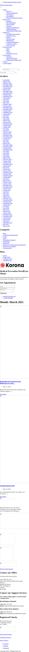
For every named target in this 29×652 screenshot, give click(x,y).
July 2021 (6, 140)
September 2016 (7, 203)
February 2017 (7, 198)
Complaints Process (5, 637)
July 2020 (6, 151)
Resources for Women (9, 246)
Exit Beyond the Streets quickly (12, 2)
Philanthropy (10, 40)
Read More (3, 394)
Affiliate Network (11, 29)
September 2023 (7, 112)
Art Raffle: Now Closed (13, 34)
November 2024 (7, 93)
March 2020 (6, 158)
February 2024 (7, 104)
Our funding (9, 16)
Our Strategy (10, 14)
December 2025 (7, 85)
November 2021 (7, 136)
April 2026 (6, 80)
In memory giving (11, 44)
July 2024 (6, 99)
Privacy (2, 640)
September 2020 (7, 149)
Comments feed (7, 259)
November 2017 (7, 187)
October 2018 (7, 174)
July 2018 (6, 179)
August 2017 (7, 190)
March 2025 (6, 89)
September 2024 (7, 96)
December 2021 (7, 135)
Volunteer (9, 57)
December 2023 (7, 107)
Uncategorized (7, 248)
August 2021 (7, 138)
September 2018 (7, 175)
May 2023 (6, 117)
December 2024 (7, 91)
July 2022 (6, 128)
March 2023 (6, 120)
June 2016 (6, 208)
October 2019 (7, 162)
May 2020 (6, 154)
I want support (7, 63)
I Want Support (8, 569)
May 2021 (6, 141)
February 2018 (7, 182)
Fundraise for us (11, 36)
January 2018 (7, 184)
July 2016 (6, 206)
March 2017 (6, 197)
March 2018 (6, 180)
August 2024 (7, 98)
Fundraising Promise (6, 634)
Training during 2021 (7, 486)
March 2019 (6, 169)
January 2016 (7, 213)
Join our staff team (11, 58)
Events (8, 52)
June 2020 (6, 153)
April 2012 (6, 221)
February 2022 (7, 132)
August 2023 (7, 114)
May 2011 (6, 224)
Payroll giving (10, 39)
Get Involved (7, 55)
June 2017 (6, 192)
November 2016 (7, 200)
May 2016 (6, 209)
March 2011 (6, 226)
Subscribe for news (11, 53)
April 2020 (6, 156)
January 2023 (7, 122)
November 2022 (7, 124)
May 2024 (6, 102)
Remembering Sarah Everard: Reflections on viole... (10, 382)
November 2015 (7, 216)
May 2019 (6, 167)
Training (8, 26)
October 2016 (7, 201)
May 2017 (6, 193)
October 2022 (7, 125)
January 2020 (7, 161)
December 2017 (7, 185)
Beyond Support (11, 23)
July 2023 (6, 115)
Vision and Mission (11, 13)
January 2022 (7, 133)
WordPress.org (7, 260)
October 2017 (7, 188)
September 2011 (7, 222)
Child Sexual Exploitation (10, 235)
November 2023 (7, 109)
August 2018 (7, 177)
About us (9, 11)
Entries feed (6, 257)
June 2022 (6, 130)
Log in (5, 255)
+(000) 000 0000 (8, 298)
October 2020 (7, 148)
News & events (7, 47)
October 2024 (7, 94)
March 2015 (6, 219)
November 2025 (7, 86)
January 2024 (7, 106)
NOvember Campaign (9, 240)
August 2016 (7, 205)
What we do (6, 19)
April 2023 (6, 119)
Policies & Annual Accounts (14, 18)
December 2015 (7, 214)
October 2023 (7, 111)
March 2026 (6, 81)
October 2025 (7, 88)
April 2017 (6, 195)
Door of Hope (10, 24)
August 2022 (7, 127)
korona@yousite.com (9, 296)
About (5, 10)
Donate (8, 37)
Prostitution (6, 241)
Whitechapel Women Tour (13, 31)
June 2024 (6, 101)
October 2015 (7, 218)
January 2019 (7, 171)
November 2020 (7, 146)
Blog (7, 50)
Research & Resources (12, 27)
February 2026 (7, 83)
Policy (6, 640)
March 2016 (6, 211)
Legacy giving (10, 45)
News (8, 48)
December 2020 (7, 145)
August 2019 (7, 166)
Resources (6, 243)
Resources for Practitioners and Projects (14, 245)
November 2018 (7, 172)
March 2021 (6, 143)
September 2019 (7, 164)
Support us (6, 32)
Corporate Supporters (12, 42)
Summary (9, 21)
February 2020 (7, 159)
